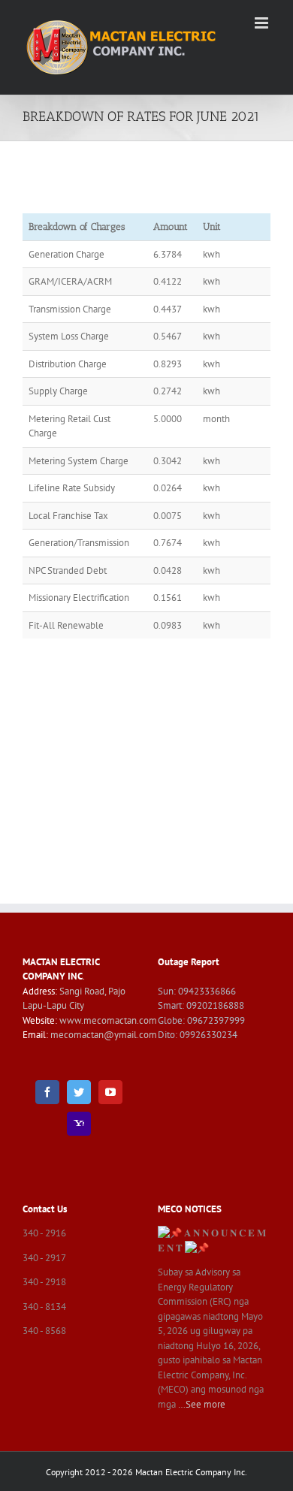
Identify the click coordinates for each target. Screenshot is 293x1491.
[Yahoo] (79, 1124)
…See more (201, 1404)
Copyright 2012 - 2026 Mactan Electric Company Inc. (146, 1471)
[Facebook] (47, 1092)
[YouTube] (110, 1092)
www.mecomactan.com (108, 1020)
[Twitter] (79, 1092)
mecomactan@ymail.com (103, 1034)
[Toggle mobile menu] (262, 23)
